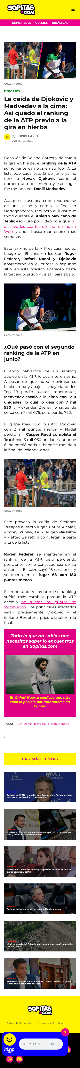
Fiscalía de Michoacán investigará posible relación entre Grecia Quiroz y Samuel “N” (39, 870)
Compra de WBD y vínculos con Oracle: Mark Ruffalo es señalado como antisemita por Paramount (40, 796)
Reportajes (21, 22)
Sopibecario (27, 136)
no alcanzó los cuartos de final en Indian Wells (40, 226)
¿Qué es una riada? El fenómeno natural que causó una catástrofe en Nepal (40, 945)
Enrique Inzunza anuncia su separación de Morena (34, 909)
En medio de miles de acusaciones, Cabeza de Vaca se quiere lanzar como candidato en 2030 (39, 982)
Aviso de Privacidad (20, 1023)
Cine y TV (12, 792)
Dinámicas (60, 22)
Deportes (12, 91)
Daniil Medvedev (35, 723)
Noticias (11, 829)
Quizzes (41, 22)
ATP (19, 723)
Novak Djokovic (58, 723)
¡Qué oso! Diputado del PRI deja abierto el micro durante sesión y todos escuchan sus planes (39, 833)
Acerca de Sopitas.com (54, 1023)
